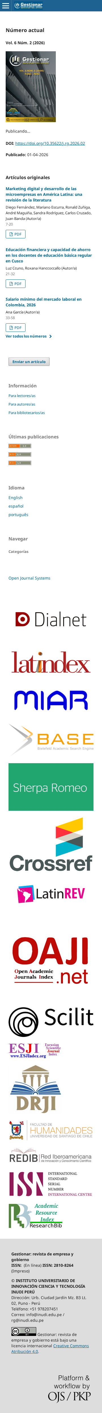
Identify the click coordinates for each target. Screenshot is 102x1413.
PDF (18, 234)
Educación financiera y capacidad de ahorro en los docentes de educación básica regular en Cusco (49, 255)
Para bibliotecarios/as (26, 412)
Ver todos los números (26, 336)
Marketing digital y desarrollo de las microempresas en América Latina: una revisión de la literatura (44, 194)
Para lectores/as (21, 395)
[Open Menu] (5, 5)
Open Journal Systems (29, 578)
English (15, 497)
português (18, 514)
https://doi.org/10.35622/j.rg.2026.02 (50, 143)
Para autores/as (21, 404)
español (16, 506)
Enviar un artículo (29, 361)
